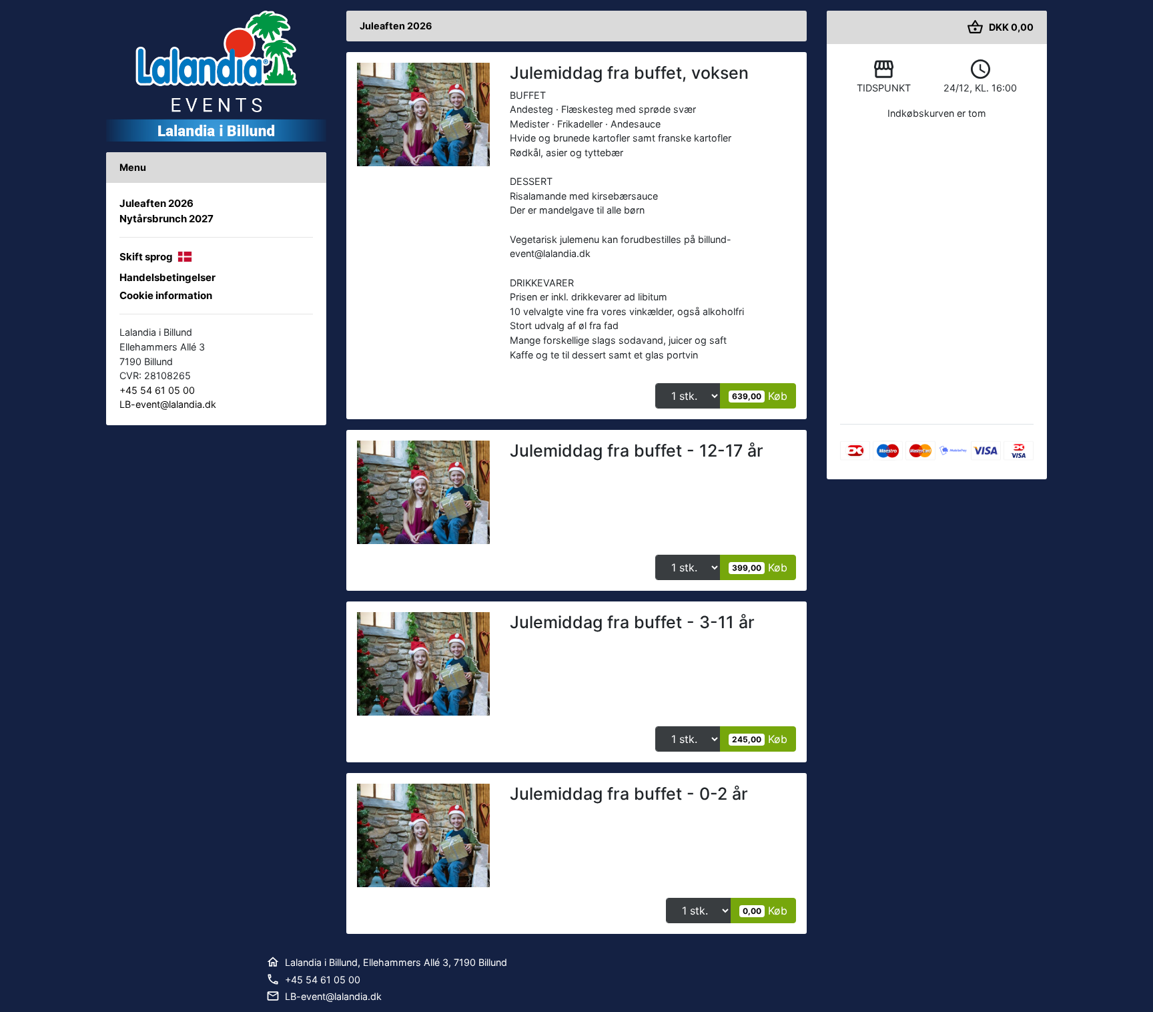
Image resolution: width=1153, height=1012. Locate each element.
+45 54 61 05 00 (157, 390)
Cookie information (165, 295)
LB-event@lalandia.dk (167, 404)
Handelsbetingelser (167, 277)
